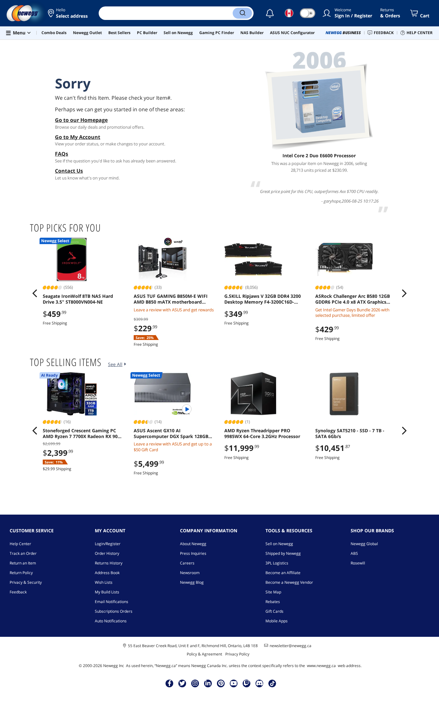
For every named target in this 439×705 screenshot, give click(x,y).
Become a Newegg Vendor (289, 582)
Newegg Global (364, 543)
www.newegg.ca (321, 665)
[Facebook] (169, 683)
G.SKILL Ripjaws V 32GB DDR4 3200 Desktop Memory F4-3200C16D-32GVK (262, 299)
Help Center (20, 543)
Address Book (107, 572)
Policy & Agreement (204, 654)
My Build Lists (107, 592)
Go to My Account (77, 137)
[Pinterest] (221, 683)
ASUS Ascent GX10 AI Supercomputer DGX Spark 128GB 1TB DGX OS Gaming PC (171, 433)
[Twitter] (182, 683)
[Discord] (259, 683)
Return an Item (23, 563)
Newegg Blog (192, 582)
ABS (354, 553)
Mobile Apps (276, 621)
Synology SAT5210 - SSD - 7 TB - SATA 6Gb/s (349, 433)
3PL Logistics (276, 563)
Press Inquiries (193, 553)
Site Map (273, 592)
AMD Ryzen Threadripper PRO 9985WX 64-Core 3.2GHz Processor (262, 433)
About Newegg (193, 543)
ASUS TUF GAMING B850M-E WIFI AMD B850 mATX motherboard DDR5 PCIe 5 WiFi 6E (171, 299)
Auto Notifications (111, 621)
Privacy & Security (26, 582)
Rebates (272, 601)
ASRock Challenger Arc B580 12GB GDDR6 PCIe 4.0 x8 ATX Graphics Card (352, 299)
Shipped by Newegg (283, 553)
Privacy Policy (237, 654)
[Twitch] (246, 683)
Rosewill (358, 563)
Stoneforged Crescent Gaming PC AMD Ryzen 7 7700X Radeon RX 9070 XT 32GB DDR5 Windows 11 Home (83, 433)
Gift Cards (274, 611)
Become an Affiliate (282, 572)
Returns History (108, 563)
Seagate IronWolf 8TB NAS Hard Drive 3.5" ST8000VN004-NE (78, 299)
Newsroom (190, 572)
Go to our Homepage (81, 120)
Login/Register (108, 543)
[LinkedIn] (208, 683)
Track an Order (23, 553)
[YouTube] (233, 683)
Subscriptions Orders (113, 611)
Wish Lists (103, 582)
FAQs (61, 153)
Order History (107, 553)
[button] (68, 13)
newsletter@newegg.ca (290, 645)
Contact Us (69, 170)
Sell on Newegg (279, 543)
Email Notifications (111, 601)
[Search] (242, 13)
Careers (187, 563)
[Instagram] (195, 683)
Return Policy (21, 572)
